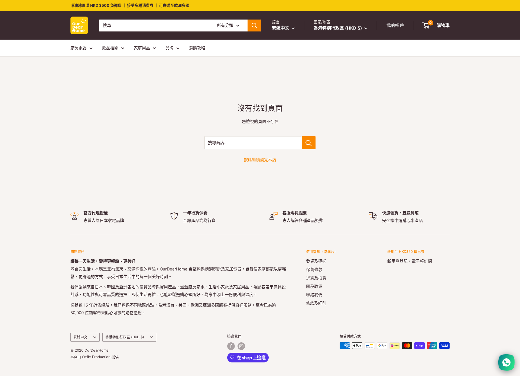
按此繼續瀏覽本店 (260, 159)
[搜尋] (254, 25)
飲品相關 (110, 47)
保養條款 (314, 269)
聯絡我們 (314, 294)
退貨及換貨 (316, 278)
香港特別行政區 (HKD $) (124, 337)
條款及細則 (316, 303)
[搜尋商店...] (309, 142)
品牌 (169, 47)
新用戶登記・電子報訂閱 (409, 261)
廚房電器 (78, 47)
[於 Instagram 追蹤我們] (241, 346)
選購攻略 (197, 47)
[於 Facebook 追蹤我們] (231, 346)
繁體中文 (80, 337)
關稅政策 (314, 286)
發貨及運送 (316, 261)
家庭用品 (142, 47)
